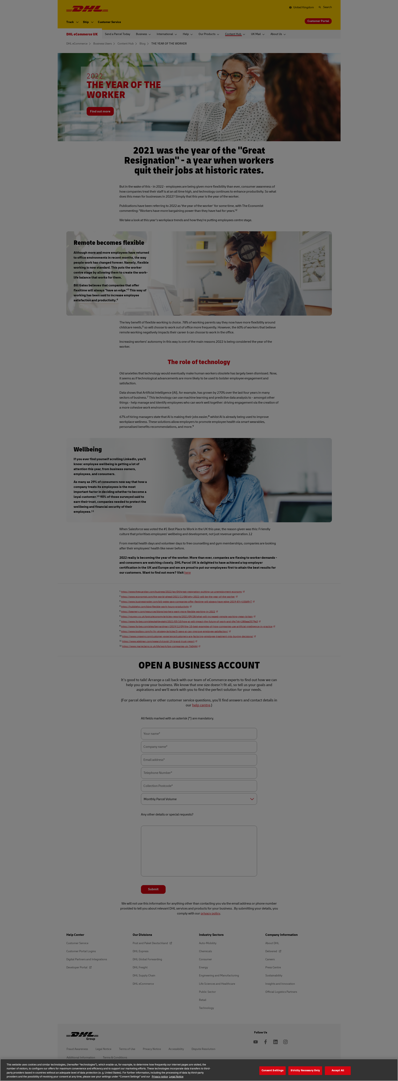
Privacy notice (160, 1076)
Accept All (338, 1070)
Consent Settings (272, 1070)
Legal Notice (176, 1076)
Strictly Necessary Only (305, 1070)
